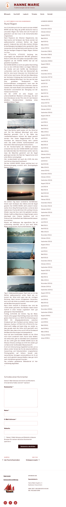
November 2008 (46, 309)
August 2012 (44, 215)
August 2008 (45, 315)
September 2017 (46, 77)
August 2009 (45, 293)
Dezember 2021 (45, 28)
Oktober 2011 (45, 238)
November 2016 (45, 106)
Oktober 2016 (45, 109)
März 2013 (44, 196)
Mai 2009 (44, 302)
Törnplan (34, 14)
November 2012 (45, 206)
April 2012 (44, 228)
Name (6, 410)
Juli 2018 (43, 67)
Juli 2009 (43, 296)
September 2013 (46, 180)
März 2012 (44, 231)
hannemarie (26, 21)
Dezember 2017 (45, 73)
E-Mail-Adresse (10, 419)
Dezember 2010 (45, 260)
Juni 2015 (43, 141)
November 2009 (46, 283)
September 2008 (46, 312)
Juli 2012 (43, 219)
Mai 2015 (43, 144)
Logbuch (25, 14)
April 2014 (44, 164)
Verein (42, 14)
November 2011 (45, 235)
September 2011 (45, 241)
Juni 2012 (43, 222)
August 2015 (44, 135)
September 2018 (46, 61)
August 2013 (44, 183)
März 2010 (44, 280)
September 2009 (46, 289)
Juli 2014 (43, 161)
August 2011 (44, 244)
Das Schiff (17, 14)
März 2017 (44, 96)
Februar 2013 (44, 199)
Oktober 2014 (45, 154)
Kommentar (8, 387)
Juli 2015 (43, 138)
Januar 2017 (44, 103)
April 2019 (44, 41)
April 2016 (44, 128)
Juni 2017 (43, 86)
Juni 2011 (43, 251)
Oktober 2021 (45, 32)
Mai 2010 (43, 277)
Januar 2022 (44, 25)
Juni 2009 (44, 299)
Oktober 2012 (45, 209)
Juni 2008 (44, 322)
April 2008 (44, 328)
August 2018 (44, 64)
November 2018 (45, 54)
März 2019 (44, 45)
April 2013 (44, 193)
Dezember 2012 (45, 202)
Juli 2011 (43, 248)
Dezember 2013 (45, 173)
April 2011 (43, 257)
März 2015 (44, 151)
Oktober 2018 (45, 57)
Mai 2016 (43, 125)
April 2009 (44, 306)
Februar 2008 (45, 335)
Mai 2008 (44, 325)
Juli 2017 (43, 83)
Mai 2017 (43, 90)
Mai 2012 (43, 225)
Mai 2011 (43, 254)
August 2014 (44, 157)
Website (7, 428)
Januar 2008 (44, 338)
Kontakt (50, 14)
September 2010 (46, 267)
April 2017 (44, 93)
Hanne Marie (27, 5)
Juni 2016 (43, 122)
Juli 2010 (43, 273)
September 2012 (46, 212)
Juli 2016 (43, 119)
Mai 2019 (43, 38)
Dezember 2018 (45, 51)
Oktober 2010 (45, 264)
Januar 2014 (44, 170)
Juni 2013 (43, 186)
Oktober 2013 (45, 177)
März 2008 (44, 331)
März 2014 (44, 167)
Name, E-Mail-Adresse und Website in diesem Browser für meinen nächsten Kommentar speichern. (20, 439)
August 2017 (44, 80)
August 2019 (44, 35)
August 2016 (44, 115)
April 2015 (44, 148)
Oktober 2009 (45, 286)
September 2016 (46, 112)
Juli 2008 (43, 318)
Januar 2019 (44, 48)
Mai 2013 (43, 190)
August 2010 (44, 270)
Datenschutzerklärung (11, 479)
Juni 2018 (43, 70)
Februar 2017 (44, 99)
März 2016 (44, 132)
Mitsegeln (7, 14)
